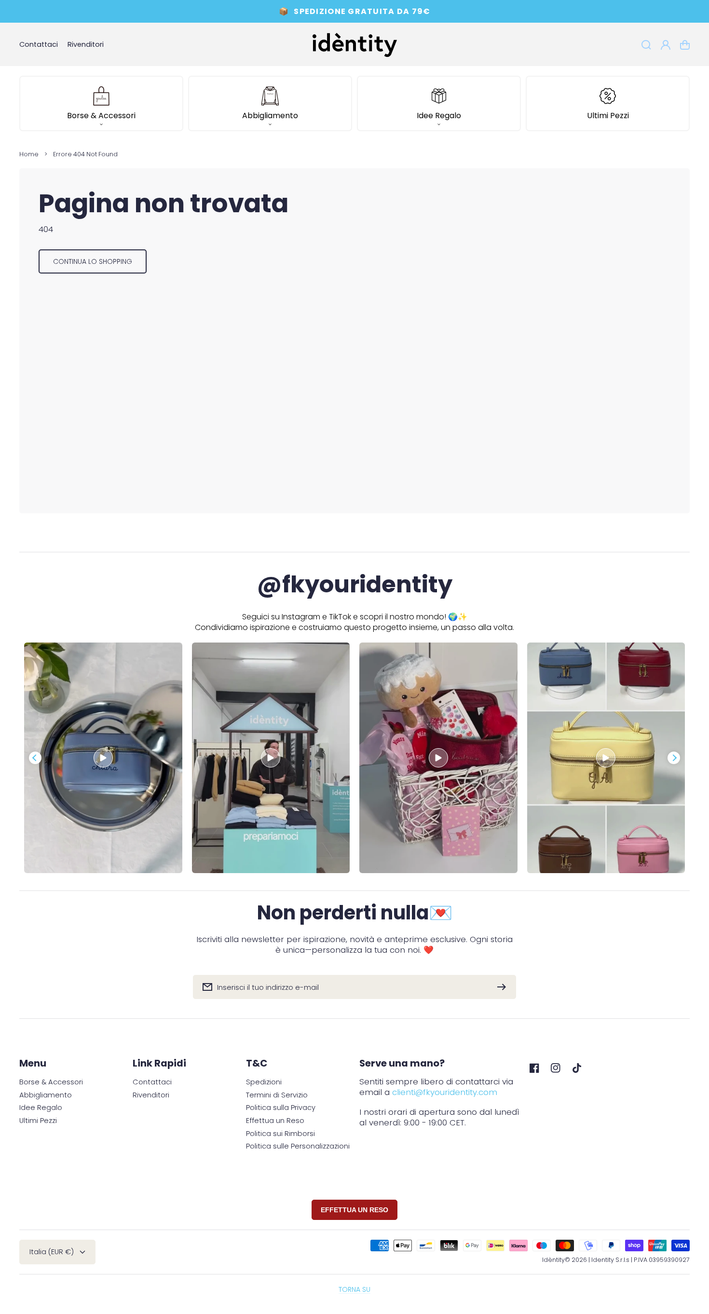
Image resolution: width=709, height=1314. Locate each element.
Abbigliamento (45, 1095)
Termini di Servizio (277, 1095)
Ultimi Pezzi (38, 1120)
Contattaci (152, 1082)
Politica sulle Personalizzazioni (298, 1146)
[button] (101, 103)
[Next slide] (674, 758)
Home (29, 154)
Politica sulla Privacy (280, 1107)
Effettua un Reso (275, 1120)
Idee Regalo (40, 1107)
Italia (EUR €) (51, 1252)
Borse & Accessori (51, 1082)
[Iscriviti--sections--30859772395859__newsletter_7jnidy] (504, 987)
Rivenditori (151, 1095)
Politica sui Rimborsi (280, 1133)
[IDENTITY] (354, 44)
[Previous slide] (35, 758)
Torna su (354, 1289)
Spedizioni (264, 1082)
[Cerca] (646, 45)
